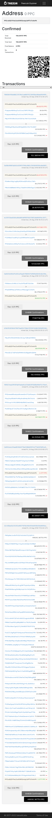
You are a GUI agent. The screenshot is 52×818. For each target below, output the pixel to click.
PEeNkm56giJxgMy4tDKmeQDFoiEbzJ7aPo (20, 181)
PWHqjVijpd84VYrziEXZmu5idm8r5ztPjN (19, 481)
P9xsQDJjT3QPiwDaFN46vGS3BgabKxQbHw (20, 353)
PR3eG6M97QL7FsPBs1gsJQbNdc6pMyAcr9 (20, 477)
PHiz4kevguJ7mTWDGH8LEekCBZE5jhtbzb (20, 579)
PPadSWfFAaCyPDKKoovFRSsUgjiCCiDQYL (20, 290)
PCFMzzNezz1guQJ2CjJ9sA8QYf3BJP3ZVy (20, 626)
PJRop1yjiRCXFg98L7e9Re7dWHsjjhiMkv (19, 688)
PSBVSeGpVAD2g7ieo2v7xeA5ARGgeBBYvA (20, 671)
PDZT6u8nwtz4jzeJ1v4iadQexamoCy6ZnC (19, 716)
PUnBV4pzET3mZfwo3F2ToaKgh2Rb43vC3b (20, 409)
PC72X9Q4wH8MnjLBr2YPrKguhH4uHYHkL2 (20, 775)
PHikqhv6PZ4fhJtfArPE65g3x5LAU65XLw (20, 684)
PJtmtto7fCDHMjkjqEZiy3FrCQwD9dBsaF (19, 651)
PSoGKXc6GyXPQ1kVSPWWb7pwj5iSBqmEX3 (21, 133)
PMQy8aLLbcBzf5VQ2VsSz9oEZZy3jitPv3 (19, 535)
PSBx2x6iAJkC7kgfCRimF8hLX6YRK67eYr (19, 767)
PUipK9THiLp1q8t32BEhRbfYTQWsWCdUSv (20, 771)
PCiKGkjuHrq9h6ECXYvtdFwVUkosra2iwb (19, 457)
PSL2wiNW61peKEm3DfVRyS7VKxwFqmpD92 (21, 563)
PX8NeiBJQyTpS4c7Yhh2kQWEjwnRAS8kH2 (20, 569)
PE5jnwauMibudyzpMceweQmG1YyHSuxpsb (20, 394)
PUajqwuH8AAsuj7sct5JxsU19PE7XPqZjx (19, 110)
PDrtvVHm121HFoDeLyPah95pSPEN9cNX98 (20, 231)
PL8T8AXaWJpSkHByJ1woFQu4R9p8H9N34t (20, 494)
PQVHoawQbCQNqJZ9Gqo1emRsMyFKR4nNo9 (21, 659)
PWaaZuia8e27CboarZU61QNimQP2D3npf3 (20, 761)
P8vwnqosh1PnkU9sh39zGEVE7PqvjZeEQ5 (20, 739)
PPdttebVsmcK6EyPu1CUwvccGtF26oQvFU (20, 244)
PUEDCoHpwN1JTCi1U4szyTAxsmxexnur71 (20, 698)
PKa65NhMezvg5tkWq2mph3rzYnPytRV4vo (20, 589)
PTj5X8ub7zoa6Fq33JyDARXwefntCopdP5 (20, 238)
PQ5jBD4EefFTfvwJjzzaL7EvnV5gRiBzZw (19, 663)
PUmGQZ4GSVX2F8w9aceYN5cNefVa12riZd (20, 556)
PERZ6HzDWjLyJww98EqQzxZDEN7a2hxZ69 (20, 692)
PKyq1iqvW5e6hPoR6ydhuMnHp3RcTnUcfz (20, 398)
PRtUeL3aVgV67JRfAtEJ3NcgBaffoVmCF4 (19, 465)
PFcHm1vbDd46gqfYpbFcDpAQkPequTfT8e (20, 712)
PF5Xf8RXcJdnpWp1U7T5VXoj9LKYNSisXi (19, 645)
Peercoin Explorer (29, 3)
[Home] (10, 3)
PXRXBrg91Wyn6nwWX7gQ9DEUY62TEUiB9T (20, 127)
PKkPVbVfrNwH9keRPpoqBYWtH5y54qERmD (20, 747)
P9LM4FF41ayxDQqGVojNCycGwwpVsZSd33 (20, 606)
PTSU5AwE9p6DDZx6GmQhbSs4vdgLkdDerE (21, 743)
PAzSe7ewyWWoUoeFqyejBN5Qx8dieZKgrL (20, 612)
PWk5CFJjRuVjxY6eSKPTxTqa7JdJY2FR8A (19, 461)
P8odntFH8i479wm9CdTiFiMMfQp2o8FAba (20, 596)
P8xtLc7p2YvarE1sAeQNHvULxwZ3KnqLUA (20, 708)
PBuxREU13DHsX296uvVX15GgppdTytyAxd (20, 667)
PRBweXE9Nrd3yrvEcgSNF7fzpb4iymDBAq (20, 585)
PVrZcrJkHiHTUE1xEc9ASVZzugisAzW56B (19, 618)
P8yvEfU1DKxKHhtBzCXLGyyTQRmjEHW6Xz (20, 338)
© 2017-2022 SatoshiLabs (15, 815)
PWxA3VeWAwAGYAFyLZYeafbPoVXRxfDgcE (20, 188)
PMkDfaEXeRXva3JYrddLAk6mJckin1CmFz (20, 735)
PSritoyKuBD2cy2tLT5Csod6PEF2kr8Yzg (19, 757)
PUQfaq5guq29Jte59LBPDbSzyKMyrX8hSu (20, 704)
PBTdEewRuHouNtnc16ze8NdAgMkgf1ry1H (20, 655)
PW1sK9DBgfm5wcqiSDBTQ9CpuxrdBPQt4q (20, 573)
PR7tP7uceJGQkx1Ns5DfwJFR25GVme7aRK (20, 600)
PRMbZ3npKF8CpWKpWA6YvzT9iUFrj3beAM (20, 622)
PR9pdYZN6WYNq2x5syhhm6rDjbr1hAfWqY (20, 544)
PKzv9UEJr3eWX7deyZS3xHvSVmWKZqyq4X (20, 720)
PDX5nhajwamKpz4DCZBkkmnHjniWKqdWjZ (20, 731)
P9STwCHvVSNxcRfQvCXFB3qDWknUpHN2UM (21, 469)
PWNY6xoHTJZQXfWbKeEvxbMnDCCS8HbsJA (21, 727)
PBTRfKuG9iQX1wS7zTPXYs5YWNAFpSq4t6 (20, 637)
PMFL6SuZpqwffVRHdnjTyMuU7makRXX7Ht (20, 753)
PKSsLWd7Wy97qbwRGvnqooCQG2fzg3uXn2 (20, 550)
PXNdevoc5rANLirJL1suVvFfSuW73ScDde (19, 283)
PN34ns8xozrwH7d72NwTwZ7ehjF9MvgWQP (20, 677)
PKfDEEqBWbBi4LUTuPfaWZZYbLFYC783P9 (20, 487)
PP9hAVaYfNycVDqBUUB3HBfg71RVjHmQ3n (20, 641)
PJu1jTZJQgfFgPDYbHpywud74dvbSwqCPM (20, 633)
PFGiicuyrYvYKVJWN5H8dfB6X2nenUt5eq (19, 402)
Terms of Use (42, 815)
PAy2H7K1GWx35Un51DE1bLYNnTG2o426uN (20, 119)
